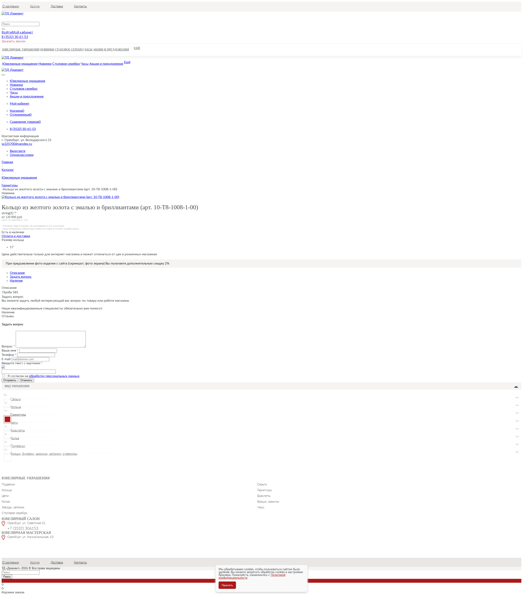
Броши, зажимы (268, 501)
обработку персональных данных (54, 376)
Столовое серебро (14, 513)
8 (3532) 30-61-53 (15, 37)
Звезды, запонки (13, 507)
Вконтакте (17, 151)
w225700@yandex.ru (17, 144)
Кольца (7, 490)
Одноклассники (22, 155)
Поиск (7, 576)
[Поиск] (3, 29)
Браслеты (263, 495)
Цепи (5, 495)
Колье (6, 501)
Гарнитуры (264, 490)
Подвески (8, 484)
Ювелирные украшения (26, 478)
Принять (227, 585)
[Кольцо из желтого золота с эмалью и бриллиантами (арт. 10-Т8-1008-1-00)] (60, 197)
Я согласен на (43, 376)
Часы (260, 507)
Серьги (262, 484)
